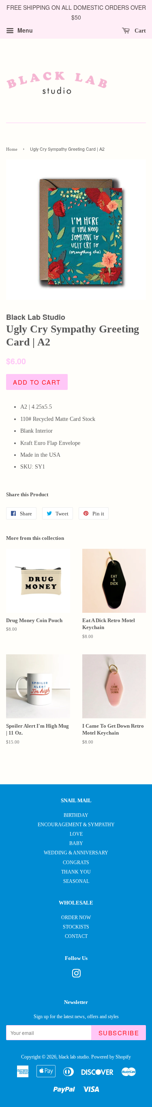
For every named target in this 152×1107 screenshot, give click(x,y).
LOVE (76, 834)
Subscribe (118, 1032)
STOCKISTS (76, 927)
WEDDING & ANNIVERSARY (76, 853)
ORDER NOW (76, 917)
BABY (76, 843)
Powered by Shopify (111, 1057)
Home (11, 149)
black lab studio (74, 1057)
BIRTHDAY (76, 815)
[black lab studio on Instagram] (76, 975)
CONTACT (76, 936)
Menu (24, 30)
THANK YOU (76, 872)
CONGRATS (76, 862)
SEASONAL (76, 881)
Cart (139, 30)
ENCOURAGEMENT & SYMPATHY (76, 824)
